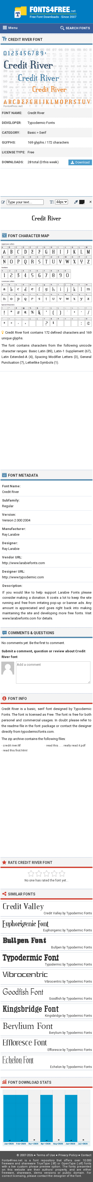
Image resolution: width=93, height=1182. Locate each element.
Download (82, 162)
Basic (32, 132)
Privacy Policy (68, 1155)
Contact (86, 1155)
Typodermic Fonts (41, 123)
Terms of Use (45, 1155)
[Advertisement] (46, 182)
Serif (42, 132)
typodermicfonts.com (37, 732)
